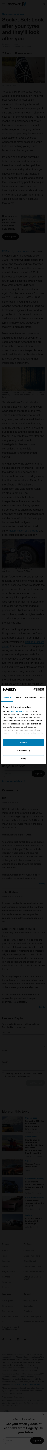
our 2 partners (17, 711)
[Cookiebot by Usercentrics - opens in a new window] (33, 689)
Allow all (23, 742)
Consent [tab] (7, 697)
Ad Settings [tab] (30, 697)
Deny (23, 758)
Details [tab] (18, 697)
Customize (22, 750)
